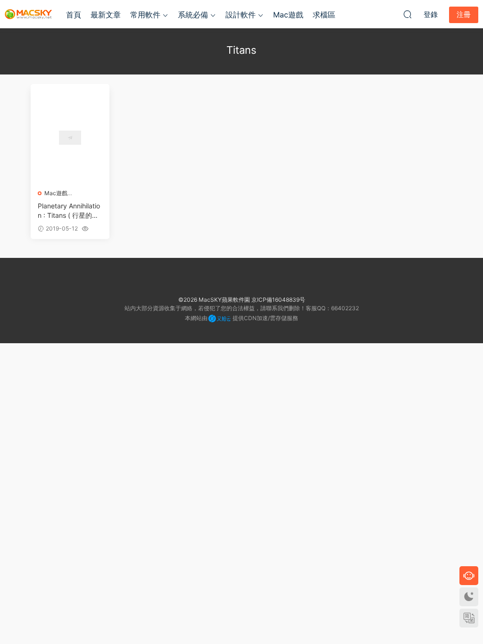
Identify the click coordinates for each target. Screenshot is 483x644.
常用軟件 (145, 14)
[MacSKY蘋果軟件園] (28, 14)
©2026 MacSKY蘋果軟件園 (214, 299)
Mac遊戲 (288, 14)
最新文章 (106, 14)
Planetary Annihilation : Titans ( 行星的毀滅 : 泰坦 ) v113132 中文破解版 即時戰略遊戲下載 (69, 211)
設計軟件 (240, 14)
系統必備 (193, 14)
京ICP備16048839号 (278, 299)
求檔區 (324, 14)
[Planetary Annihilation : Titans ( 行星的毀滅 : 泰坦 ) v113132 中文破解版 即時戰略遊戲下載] (70, 137)
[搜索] (407, 14)
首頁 (73, 14)
